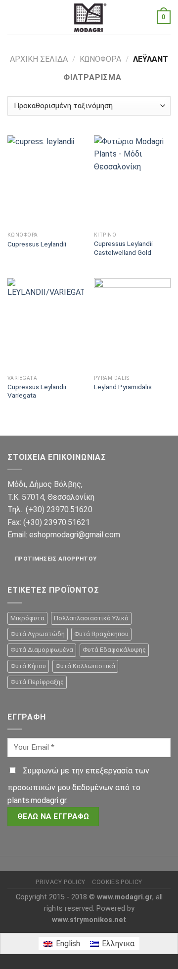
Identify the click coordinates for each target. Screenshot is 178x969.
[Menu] (13, 17)
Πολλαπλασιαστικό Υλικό (91, 618)
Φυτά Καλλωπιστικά (85, 666)
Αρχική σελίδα (39, 59)
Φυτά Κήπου (28, 666)
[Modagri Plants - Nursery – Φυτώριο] (89, 17)
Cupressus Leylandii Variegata (36, 391)
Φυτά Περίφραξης (37, 682)
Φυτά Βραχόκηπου (101, 634)
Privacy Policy (61, 882)
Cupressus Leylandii (36, 244)
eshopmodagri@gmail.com (74, 534)
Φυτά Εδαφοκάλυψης (114, 649)
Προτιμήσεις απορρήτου (55, 558)
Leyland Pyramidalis (123, 387)
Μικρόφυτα (27, 618)
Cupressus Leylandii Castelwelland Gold (123, 248)
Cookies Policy (117, 882)
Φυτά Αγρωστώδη (37, 634)
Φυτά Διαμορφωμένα (41, 649)
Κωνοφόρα (100, 59)
